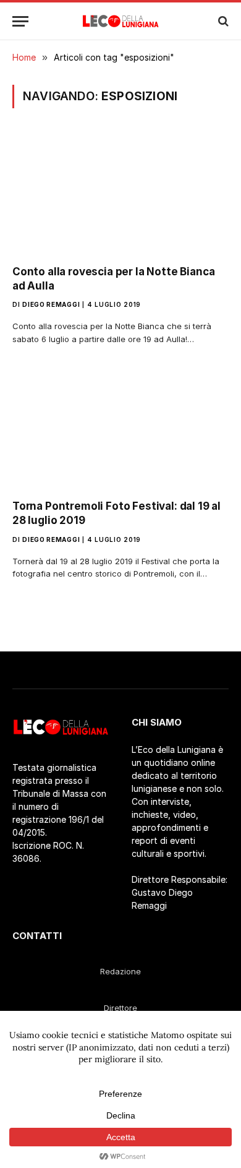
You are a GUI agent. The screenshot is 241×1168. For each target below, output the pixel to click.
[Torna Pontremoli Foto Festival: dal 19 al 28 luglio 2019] (120, 428)
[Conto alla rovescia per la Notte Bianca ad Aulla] (120, 194)
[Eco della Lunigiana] (120, 21)
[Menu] (20, 21)
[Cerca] (222, 21)
